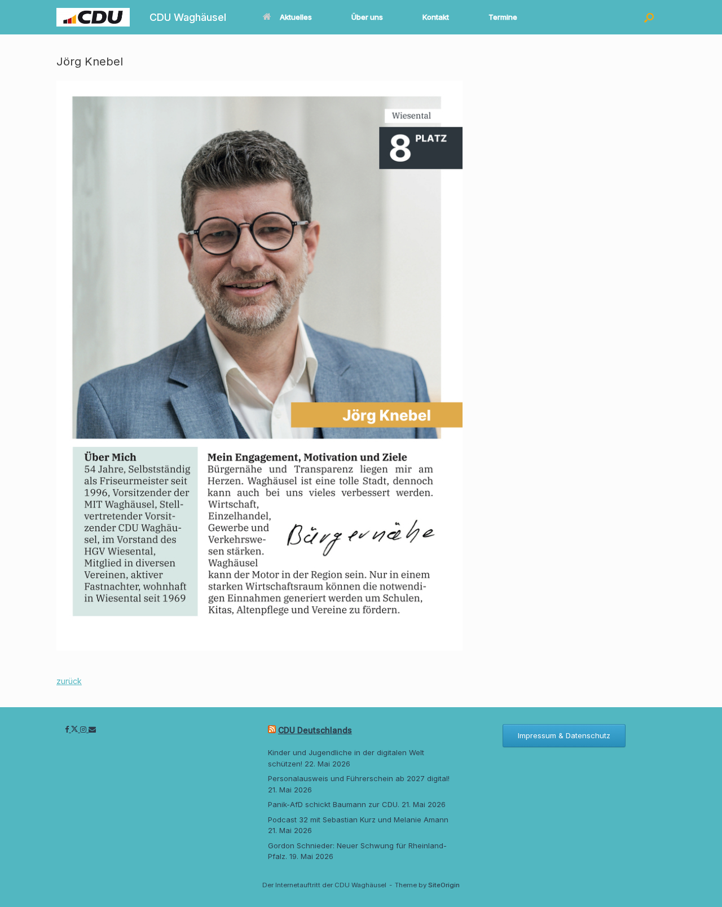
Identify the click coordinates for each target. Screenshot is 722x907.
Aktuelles (296, 16)
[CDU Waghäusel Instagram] (84, 729)
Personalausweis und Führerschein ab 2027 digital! (359, 778)
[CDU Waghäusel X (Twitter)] (75, 729)
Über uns (367, 16)
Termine (502, 16)
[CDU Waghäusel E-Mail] (92, 729)
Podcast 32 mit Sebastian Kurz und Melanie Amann (358, 819)
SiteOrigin (444, 885)
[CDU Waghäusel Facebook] (68, 729)
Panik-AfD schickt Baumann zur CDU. (333, 804)
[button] (649, 17)
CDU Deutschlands (315, 730)
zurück (69, 681)
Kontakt (435, 16)
